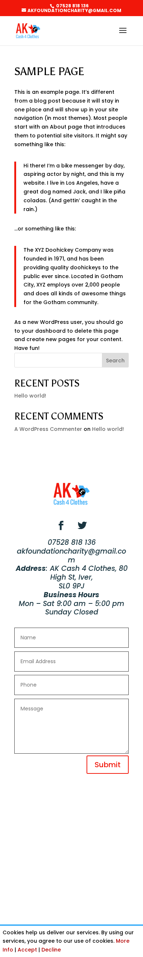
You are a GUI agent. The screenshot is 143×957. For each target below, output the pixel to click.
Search (115, 360)
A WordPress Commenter (48, 429)
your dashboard (44, 331)
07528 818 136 (72, 6)
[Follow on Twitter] (82, 526)
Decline (51, 949)
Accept (27, 949)
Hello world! (30, 395)
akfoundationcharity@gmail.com (71, 555)
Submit (108, 765)
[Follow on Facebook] (61, 526)
